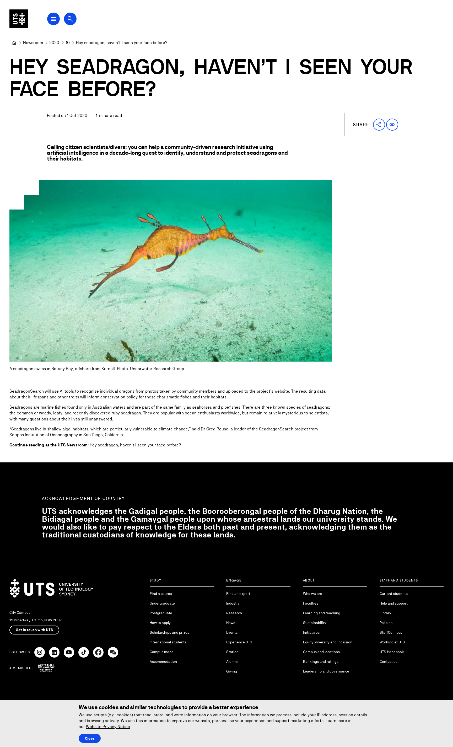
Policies (386, 623)
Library (385, 613)
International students (168, 642)
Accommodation (163, 661)
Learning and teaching (321, 613)
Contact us (388, 661)
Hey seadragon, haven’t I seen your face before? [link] (121, 42)
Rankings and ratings (320, 661)
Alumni (232, 661)
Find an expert (238, 593)
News (230, 623)
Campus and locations (321, 652)
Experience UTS (239, 642)
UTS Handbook (392, 652)
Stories (232, 652)
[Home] (14, 42)
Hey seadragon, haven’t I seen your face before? (135, 444)
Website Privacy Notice (108, 726)
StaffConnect (391, 632)
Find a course (161, 593)
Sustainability (314, 623)
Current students (394, 593)
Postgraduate (161, 613)
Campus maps (161, 652)
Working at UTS (392, 642)
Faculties (310, 603)
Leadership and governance (326, 671)
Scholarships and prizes (169, 632)
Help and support (394, 603)
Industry (233, 603)
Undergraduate (162, 603)
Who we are (312, 593)
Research (234, 613)
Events (232, 632)
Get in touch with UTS (34, 630)
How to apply (160, 623)
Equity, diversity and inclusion (327, 642)
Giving (231, 671)
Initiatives (311, 632)
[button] (379, 124)
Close (89, 738)
